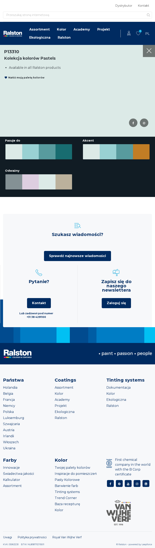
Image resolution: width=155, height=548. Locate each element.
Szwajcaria (11, 424)
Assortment (39, 29)
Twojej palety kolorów (72, 468)
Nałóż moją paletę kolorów (26, 77)
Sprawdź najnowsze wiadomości (77, 256)
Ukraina (9, 448)
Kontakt (143, 5)
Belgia (8, 394)
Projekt (103, 29)
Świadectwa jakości (18, 474)
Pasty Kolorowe (67, 480)
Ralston (64, 37)
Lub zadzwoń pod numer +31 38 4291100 (36, 315)
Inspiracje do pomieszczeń (76, 474)
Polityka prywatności (32, 537)
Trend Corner (66, 498)
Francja (9, 400)
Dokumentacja (118, 387)
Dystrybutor (123, 5)
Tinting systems (67, 492)
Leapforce (147, 544)
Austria (8, 430)
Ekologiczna (39, 37)
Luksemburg (13, 418)
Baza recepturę (67, 504)
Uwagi (7, 537)
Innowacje (11, 468)
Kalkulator (11, 480)
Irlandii (8, 436)
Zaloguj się (116, 303)
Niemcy (9, 406)
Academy (81, 29)
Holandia (10, 387)
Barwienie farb (66, 486)
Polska (8, 412)
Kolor (61, 29)
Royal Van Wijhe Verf (67, 537)
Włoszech (11, 442)
